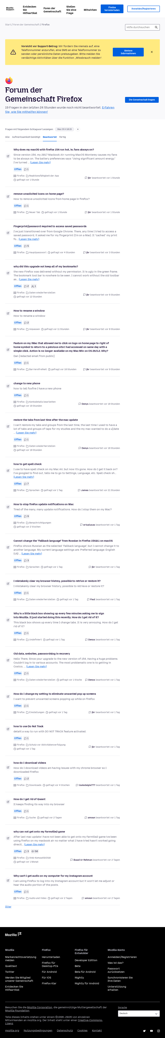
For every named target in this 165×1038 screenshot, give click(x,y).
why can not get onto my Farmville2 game (39, 831)
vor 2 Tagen (113, 860)
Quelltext (11, 966)
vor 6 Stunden (112, 294)
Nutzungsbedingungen (38, 1030)
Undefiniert (35, 639)
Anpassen (34, 329)
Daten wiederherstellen (42, 292)
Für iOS (46, 977)
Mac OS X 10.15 (64, 129)
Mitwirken (90, 9)
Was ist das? (115, 962)
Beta (77, 966)
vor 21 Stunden (112, 490)
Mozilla (13, 934)
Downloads (35, 785)
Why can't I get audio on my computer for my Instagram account (53, 875)
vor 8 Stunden (112, 329)
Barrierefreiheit (38, 369)
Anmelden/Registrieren (143, 8)
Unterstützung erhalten (117, 988)
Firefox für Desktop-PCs (50, 964)
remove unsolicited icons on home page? (39, 193)
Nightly (79, 977)
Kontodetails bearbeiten (42, 402)
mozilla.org (12, 1030)
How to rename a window (29, 310)
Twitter (9, 971)
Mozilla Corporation (39, 1007)
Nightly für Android (87, 983)
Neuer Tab (34, 212)
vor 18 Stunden (112, 404)
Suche (156, 27)
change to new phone (27, 383)
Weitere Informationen (128, 52)
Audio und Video (37, 898)
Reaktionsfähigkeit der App (44, 175)
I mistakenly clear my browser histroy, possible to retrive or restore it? (57, 581)
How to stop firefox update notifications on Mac (43, 504)
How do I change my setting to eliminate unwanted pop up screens (55, 693)
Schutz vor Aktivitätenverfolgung (47, 744)
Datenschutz (65, 1030)
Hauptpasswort (37, 252)
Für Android (49, 971)
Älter (8, 906)
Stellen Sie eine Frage (71, 10)
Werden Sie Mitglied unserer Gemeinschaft (19, 979)
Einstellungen (36, 712)
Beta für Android (85, 971)
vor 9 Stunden (112, 369)
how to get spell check (27, 464)
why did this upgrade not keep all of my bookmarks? (46, 266)
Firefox (21, 175)
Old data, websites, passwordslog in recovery (42, 653)
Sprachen (34, 490)
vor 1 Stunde (113, 178)
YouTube (151, 1031)
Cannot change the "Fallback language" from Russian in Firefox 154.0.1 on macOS (63, 540)
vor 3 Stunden (112, 252)
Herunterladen (51, 957)
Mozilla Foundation (17, 1010)
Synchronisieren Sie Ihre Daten (120, 979)
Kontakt (97, 1030)
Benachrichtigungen (40, 522)
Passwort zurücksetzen (116, 970)
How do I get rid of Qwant (29, 799)
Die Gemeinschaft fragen (142, 99)
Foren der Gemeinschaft (52, 10)
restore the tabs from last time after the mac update (46, 419)
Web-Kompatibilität (40, 857)
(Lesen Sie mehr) (40, 162)
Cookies (82, 1030)
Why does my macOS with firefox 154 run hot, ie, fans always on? (54, 149)
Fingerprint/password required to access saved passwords (50, 226)
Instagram (158, 1031)
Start (8, 24)
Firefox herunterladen (112, 9)
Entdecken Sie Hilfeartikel (30, 10)
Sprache (122, 1007)
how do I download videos (30, 762)
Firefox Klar (49, 983)
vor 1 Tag (115, 525)
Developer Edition (86, 960)
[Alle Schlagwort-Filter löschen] (78, 129)
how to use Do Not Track (28, 726)
